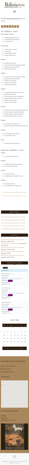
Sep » (21, 348)
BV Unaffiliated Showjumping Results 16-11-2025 (13, 229)
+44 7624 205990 (6, 369)
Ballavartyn (3, 415)
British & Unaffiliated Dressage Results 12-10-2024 (15, 196)
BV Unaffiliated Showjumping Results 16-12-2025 (13, 217)
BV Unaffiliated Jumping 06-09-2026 (10, 243)
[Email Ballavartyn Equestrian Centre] (18, 26)
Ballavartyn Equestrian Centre (12, 461)
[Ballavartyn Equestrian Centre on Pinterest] (10, 26)
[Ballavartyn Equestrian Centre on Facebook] (2, 26)
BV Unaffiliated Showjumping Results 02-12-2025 (13, 220)
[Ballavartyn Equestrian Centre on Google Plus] (7, 26)
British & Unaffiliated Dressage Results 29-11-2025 (13, 223)
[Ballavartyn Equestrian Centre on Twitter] (5, 26)
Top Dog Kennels (5, 418)
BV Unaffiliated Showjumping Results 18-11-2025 (13, 226)
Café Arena (3, 417)
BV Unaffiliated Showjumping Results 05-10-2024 (13, 192)
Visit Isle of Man (12, 420)
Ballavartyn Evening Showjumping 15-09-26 (11, 247)
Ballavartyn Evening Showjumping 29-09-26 (11, 255)
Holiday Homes (4, 420)
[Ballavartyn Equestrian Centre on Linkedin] (13, 26)
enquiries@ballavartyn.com (8, 371)
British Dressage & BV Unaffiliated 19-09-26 (11, 251)
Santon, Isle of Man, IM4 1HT (8, 366)
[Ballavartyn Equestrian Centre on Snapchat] (15, 26)
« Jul (7, 348)
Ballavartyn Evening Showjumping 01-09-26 (11, 239)
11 (7, 335)
